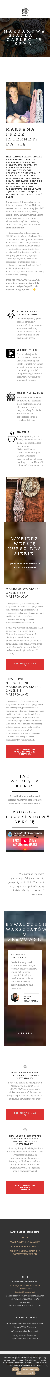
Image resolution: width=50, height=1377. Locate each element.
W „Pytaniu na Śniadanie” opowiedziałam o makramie (25, 1337)
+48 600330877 (25, 1288)
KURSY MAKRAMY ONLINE (25, 1246)
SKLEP (25, 1237)
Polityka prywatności (25, 1373)
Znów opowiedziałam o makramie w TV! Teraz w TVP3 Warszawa (25, 1325)
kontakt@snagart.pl (25, 1292)
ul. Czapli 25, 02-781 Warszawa (25, 1285)
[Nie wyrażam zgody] (47, 1365)
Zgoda (15, 1369)
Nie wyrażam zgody (30, 1369)
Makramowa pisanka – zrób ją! (25, 1331)
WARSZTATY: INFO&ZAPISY (25, 1242)
